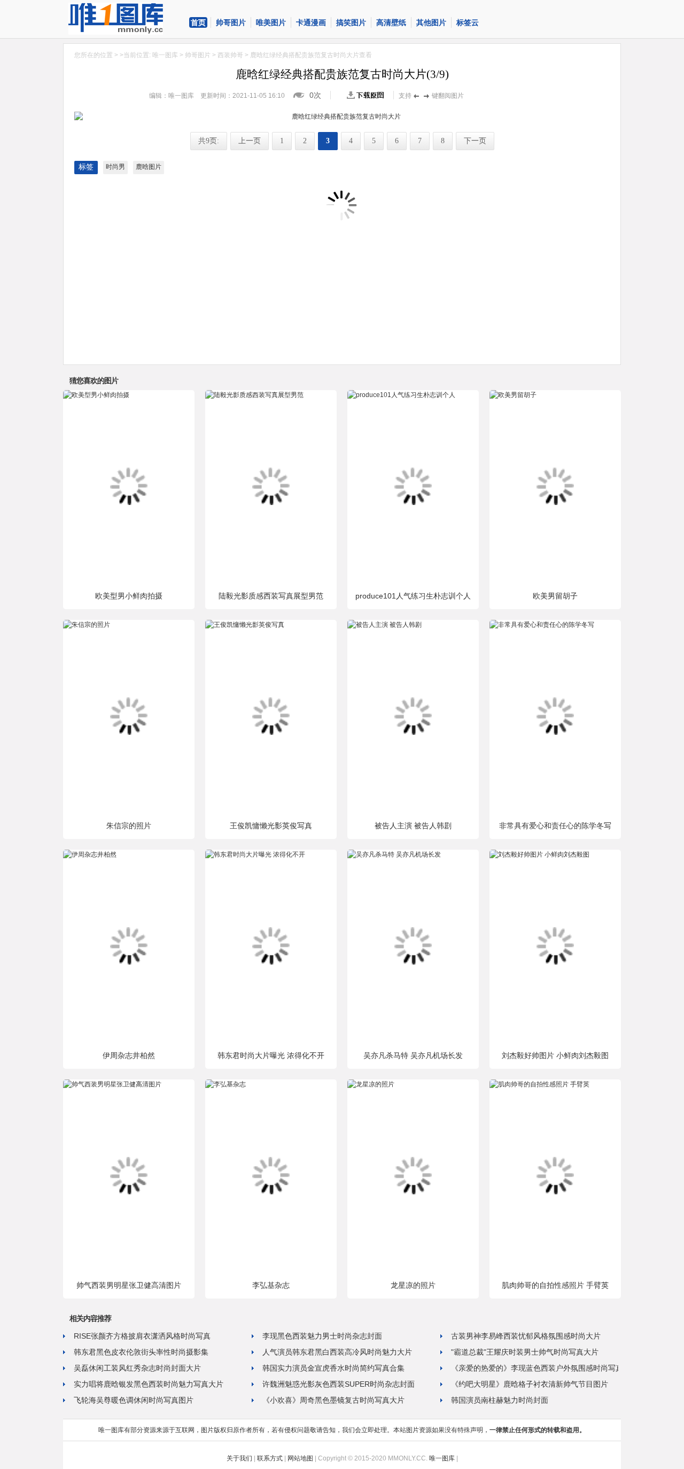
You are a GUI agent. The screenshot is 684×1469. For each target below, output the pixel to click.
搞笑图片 (351, 22)
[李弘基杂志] (225, 1084)
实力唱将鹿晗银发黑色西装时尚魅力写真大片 (148, 1384)
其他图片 (431, 22)
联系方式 (270, 1458)
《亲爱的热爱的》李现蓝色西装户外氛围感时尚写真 (537, 1368)
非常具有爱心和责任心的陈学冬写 (555, 825)
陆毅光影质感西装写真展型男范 (271, 596)
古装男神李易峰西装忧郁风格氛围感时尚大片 (526, 1336)
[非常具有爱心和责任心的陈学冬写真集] (541, 624)
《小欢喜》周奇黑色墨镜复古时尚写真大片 (333, 1400)
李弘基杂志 (271, 1285)
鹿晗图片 (148, 166)
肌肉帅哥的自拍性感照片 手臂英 (555, 1285)
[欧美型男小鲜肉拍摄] (96, 395)
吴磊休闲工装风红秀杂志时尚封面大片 (137, 1368)
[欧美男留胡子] (513, 395)
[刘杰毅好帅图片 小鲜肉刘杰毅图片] (539, 854)
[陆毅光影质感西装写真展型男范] (254, 395)
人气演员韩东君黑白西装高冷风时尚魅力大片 (337, 1352)
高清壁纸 (391, 22)
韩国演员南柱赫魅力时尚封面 (499, 1400)
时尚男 (115, 166)
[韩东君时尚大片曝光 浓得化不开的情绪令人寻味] (255, 854)
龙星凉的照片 (413, 1285)
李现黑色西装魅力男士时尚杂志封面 (322, 1336)
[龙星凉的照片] (370, 1084)
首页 (198, 22)
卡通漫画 (311, 22)
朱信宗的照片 (128, 825)
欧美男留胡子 (555, 596)
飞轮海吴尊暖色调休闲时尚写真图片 (133, 1400)
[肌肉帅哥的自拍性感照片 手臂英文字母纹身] (539, 1084)
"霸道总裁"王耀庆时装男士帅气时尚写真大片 (524, 1352)
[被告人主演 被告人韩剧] (384, 624)
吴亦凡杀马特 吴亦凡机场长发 (413, 1055)
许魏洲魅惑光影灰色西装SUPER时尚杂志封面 (338, 1384)
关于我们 (239, 1458)
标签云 (467, 22)
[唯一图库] (124, 19)
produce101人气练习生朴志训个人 (413, 596)
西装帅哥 (230, 55)
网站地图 (300, 1458)
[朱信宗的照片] (86, 624)
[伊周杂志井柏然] (89, 854)
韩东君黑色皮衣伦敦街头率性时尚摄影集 (141, 1352)
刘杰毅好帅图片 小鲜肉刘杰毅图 (555, 1055)
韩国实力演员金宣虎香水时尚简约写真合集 (333, 1368)
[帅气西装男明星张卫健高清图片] (112, 1084)
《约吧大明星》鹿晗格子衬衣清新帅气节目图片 (529, 1384)
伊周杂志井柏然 (129, 1055)
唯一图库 (165, 55)
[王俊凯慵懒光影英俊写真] (244, 624)
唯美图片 (271, 22)
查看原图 (367, 95)
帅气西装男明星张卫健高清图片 (128, 1285)
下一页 (475, 141)
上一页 (249, 141)
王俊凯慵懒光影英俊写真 (271, 825)
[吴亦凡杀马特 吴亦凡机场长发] (394, 854)
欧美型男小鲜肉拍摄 (128, 596)
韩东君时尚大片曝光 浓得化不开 (270, 1055)
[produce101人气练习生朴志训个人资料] (401, 395)
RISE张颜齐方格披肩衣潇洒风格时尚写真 (142, 1336)
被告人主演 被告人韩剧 (413, 825)
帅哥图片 (231, 22)
